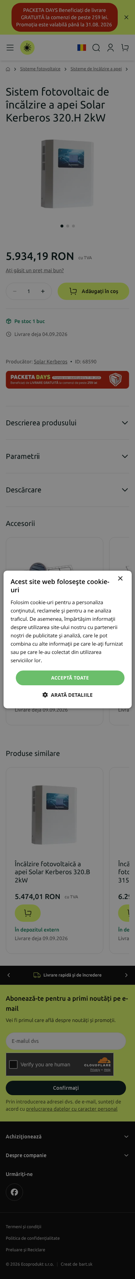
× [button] (120, 579)
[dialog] (67, 639)
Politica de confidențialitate (74, 660)
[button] (67, 695)
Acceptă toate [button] (70, 677)
